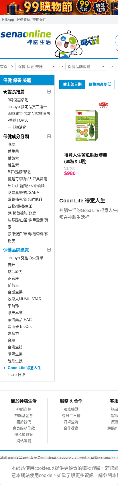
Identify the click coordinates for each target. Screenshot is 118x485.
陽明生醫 (15, 354)
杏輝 (11, 265)
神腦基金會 (23, 415)
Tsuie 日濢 (16, 374)
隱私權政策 (23, 434)
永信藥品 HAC (20, 320)
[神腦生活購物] (50, 41)
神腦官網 (23, 409)
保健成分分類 (16, 136)
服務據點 (23, 20)
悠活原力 (15, 271)
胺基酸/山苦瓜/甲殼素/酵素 (28, 223)
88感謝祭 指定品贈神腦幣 (29, 113)
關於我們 (23, 422)
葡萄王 (13, 285)
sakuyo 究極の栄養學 (25, 258)
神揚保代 (39, 20)
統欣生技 (15, 361)
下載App (7, 20)
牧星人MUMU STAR (24, 299)
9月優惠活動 (18, 100)
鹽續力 (13, 333)
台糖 (11, 340)
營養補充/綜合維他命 (25, 199)
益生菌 (13, 151)
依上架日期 (72, 84)
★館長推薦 (14, 91)
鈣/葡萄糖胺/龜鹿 (22, 213)
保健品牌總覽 (79, 66)
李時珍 (13, 306)
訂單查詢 (71, 422)
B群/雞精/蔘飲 (19, 172)
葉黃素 (13, 158)
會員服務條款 (24, 428)
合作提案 (71, 428)
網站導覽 (23, 441)
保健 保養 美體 (30, 66)
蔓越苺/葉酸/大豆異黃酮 (27, 179)
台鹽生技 (15, 347)
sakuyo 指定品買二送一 (27, 107)
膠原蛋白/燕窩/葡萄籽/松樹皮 (28, 237)
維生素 (13, 165)
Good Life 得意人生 (24, 368)
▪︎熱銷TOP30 (18, 120)
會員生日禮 (71, 415)
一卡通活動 (17, 127)
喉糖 (11, 144)
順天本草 (15, 313)
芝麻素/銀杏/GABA (23, 192)
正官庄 (13, 278)
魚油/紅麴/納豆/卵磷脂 (26, 186)
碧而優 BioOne (20, 326)
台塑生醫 (15, 292)
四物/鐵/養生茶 (20, 206)
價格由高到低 (100, 84)
